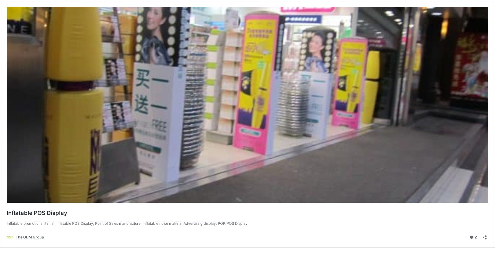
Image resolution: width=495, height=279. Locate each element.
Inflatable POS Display (37, 213)
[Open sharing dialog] (484, 236)
